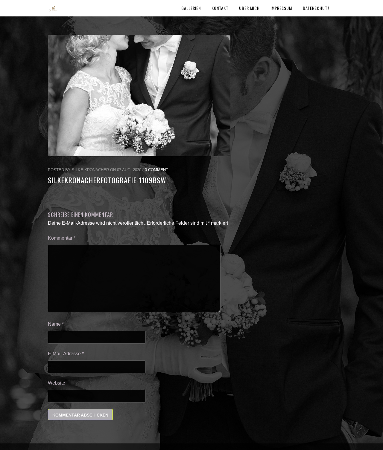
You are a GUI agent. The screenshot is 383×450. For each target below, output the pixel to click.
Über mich (249, 8)
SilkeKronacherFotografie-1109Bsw (107, 180)
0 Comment (156, 170)
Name (56, 324)
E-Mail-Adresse (66, 353)
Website (56, 382)
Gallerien (191, 8)
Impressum (281, 8)
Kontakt (220, 8)
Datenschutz (316, 8)
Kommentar (61, 238)
